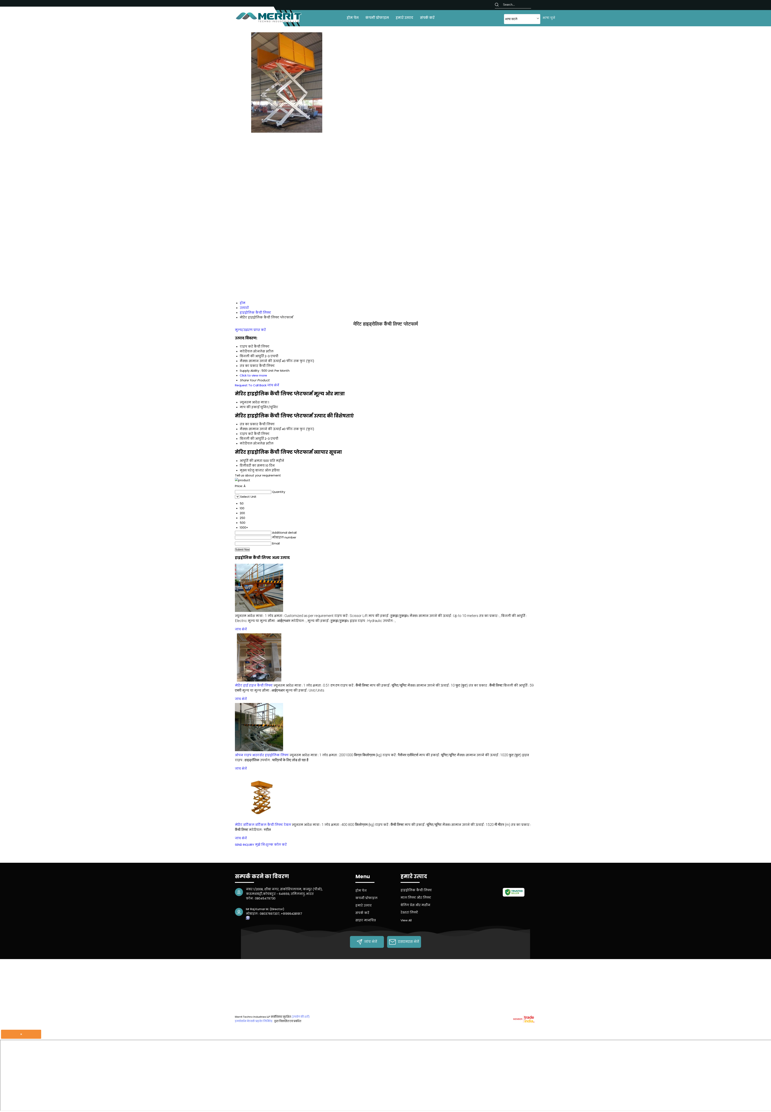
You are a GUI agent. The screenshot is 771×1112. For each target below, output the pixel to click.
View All (406, 920)
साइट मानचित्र (365, 920)
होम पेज (353, 17)
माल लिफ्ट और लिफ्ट (416, 897)
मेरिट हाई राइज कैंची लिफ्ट (254, 685)
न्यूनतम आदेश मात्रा (253, 402)
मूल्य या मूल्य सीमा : (269, 621)
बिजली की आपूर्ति (252, 438)
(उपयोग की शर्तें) (301, 1017)
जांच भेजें (273, 385)
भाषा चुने (549, 18)
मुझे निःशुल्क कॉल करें (271, 844)
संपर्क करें (427, 17)
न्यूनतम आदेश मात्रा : (251, 616)
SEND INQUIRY (244, 844)
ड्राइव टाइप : (366, 621)
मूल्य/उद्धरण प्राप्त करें (250, 330)
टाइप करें (246, 434)
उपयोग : (389, 621)
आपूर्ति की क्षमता (251, 461)
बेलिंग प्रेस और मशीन (415, 905)
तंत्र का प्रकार (249, 424)
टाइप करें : (351, 616)
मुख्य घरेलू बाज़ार (252, 470)
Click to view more (253, 375)
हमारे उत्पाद (404, 17)
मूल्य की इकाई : (328, 621)
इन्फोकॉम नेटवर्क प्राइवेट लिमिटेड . (254, 1021)
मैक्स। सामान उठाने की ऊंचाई (260, 429)
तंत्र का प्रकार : (489, 616)
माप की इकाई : (388, 616)
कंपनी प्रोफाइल (377, 17)
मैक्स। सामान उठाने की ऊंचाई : (444, 616)
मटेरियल (246, 443)
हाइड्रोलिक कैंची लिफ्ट (416, 890)
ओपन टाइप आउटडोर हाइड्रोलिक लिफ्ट (262, 755)
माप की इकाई (249, 407)
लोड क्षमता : (300, 616)
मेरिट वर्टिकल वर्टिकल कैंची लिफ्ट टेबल (263, 825)
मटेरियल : (299, 621)
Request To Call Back (250, 385)
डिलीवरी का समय (252, 465)
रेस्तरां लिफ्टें (409, 912)
